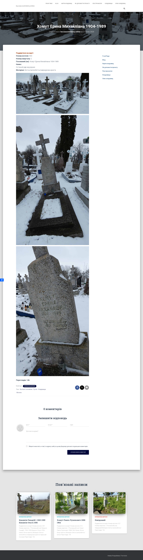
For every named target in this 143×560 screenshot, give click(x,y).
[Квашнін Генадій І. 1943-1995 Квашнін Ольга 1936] (34, 503)
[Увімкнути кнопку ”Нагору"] (139, 556)
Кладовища (108, 3)
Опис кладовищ (120, 3)
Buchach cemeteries (26, 389)
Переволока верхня (29, 386)
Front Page (49, 3)
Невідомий (100, 520)
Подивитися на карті (24, 53)
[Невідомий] (109, 503)
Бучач (35, 389)
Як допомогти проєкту (82, 3)
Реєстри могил (97, 3)
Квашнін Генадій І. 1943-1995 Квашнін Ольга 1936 (32, 521)
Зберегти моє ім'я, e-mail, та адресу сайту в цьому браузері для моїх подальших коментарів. (58, 446)
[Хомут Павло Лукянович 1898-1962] (71, 503)
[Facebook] (2, 280)
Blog (56, 3)
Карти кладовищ (66, 3)
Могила (19, 392)
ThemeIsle (124, 555)
